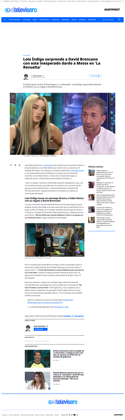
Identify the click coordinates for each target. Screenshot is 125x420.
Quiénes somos (49, 415)
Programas (65, 19)
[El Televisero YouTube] (74, 415)
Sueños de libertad (81, 1)
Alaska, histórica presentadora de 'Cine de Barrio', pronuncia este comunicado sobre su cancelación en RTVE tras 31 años (105, 175)
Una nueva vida (61, 1)
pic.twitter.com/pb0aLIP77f (52, 302)
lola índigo (46, 341)
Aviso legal (5, 415)
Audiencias (55, 19)
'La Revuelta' (48, 165)
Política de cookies (39, 415)
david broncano (29, 341)
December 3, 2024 (61, 307)
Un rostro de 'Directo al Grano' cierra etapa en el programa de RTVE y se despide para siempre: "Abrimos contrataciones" (104, 211)
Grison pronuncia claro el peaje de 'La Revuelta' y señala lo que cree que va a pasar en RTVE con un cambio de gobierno (68, 354)
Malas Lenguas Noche (50, 1)
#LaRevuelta (68, 300)
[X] (43, 75)
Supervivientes (44, 19)
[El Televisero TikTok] (77, 415)
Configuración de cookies (27, 415)
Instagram (79, 316)
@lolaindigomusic (34, 302)
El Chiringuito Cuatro (93, 1)
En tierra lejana (71, 1)
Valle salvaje (32, 1)
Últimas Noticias (14, 19)
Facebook (67, 316)
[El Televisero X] (69, 415)
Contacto (56, 415)
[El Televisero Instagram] (71, 415)
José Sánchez (37, 75)
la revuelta (38, 341)
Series (35, 19)
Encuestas (82, 19)
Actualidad (26, 19)
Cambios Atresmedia (105, 1)
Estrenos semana (14, 1)
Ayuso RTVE (40, 1)
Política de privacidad (14, 415)
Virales (74, 19)
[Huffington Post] (112, 10)
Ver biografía (39, 329)
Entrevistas (92, 19)
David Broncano (77, 170)
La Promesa (24, 1)
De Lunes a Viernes (118, 1)
